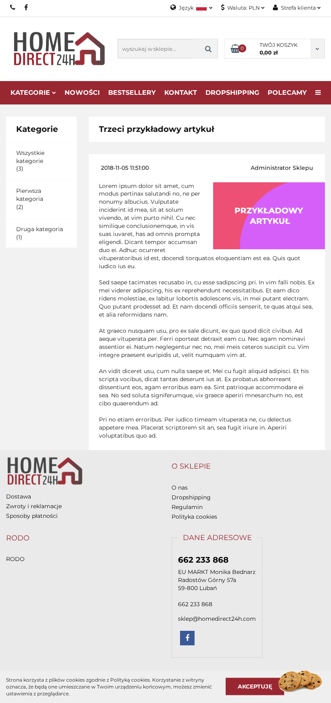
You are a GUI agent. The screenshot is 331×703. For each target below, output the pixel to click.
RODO (15, 559)
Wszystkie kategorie (30, 157)
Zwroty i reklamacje (34, 506)
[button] (191, 466)
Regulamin (187, 507)
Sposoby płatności (32, 515)
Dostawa (18, 496)
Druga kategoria (39, 229)
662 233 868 (13, 7)
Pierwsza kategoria (29, 194)
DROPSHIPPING (232, 92)
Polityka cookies (194, 516)
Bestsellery (132, 92)
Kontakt (180, 92)
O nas (180, 487)
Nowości (82, 92)
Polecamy (287, 92)
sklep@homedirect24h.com (217, 618)
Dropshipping (191, 497)
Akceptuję (255, 686)
